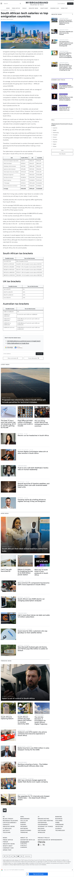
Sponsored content (24, 842)
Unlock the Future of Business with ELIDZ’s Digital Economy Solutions (65, 22)
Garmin (55, 128)
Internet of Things (45, 826)
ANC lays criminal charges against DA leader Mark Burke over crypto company (33, 781)
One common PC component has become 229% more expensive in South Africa (33, 583)
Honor (55, 137)
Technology (4, 10)
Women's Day (63, 83)
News (8, 8)
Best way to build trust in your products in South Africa (41, 572)
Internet (23, 826)
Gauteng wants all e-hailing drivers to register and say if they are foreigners (32, 500)
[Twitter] (7, 856)
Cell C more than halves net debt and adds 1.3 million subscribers (34, 616)
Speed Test (64, 8)
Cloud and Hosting (23, 449)
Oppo (54, 144)
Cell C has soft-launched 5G (6, 570)
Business (58, 818)
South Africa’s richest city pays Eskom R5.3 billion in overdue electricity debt (25, 720)
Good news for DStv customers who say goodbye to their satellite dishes (32, 632)
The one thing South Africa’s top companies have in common (42, 423)
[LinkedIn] (14, 856)
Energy (4, 397)
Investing (59, 826)
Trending (20, 645)
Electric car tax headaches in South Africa (33, 435)
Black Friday (8, 818)
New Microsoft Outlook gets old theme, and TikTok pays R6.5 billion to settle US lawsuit (33, 648)
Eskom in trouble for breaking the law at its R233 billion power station (25, 572)
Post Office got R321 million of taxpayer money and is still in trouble (25, 423)
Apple (54, 130)
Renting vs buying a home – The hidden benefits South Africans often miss (33, 765)
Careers (23, 847)
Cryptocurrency (22, 778)
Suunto (55, 139)
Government (21, 418)
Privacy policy (44, 837)
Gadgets (3, 418)
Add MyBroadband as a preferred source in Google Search (23, 341)
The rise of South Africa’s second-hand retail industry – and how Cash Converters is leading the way (65, 67)
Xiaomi (55, 141)
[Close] (72, 870)
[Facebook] (4, 856)
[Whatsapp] (11, 856)
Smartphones (21, 730)
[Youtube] (18, 856)
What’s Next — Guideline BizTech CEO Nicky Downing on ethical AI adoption (66, 98)
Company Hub (54, 8)
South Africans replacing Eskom (7, 717)
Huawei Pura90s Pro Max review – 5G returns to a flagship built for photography (65, 55)
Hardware (21, 581)
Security (4, 696)
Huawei (55, 135)
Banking (58, 816)
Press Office (16, 8)
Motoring (20, 433)
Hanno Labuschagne (8, 19)
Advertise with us (27, 839)
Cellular (24, 820)
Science (58, 828)
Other (54, 146)
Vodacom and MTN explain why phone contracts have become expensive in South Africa (32, 733)
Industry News (33, 8)
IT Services (7, 828)
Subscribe (70, 3)
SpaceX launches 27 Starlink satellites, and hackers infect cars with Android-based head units (33, 485)
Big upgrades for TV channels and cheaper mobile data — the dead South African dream (34, 797)
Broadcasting (22, 629)
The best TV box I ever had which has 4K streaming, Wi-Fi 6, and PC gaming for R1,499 (8, 424)
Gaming (23, 824)
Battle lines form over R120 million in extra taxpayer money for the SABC (33, 749)
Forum (24, 8)
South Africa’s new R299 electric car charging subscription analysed (31, 600)
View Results (62, 153)
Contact (23, 845)
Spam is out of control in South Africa (18, 698)
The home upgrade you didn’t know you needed (66, 33)
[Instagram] (21, 856)
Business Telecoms (10, 820)
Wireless (41, 832)
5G (1, 567)
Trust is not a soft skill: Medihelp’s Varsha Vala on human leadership (33, 468)
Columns (58, 820)
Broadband (24, 818)
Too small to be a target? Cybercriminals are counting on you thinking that (66, 44)
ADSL (22, 816)
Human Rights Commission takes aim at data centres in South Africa (33, 452)
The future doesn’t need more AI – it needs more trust (64, 109)
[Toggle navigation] (1, 3)
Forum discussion (33, 358)
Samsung (56, 132)
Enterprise (42, 822)
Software (42, 830)
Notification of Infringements (50, 839)
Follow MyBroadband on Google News (18, 343)
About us (24, 837)
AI (38, 816)
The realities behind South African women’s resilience (66, 87)
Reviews (41, 828)
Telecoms (6, 832)
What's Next (44, 8)
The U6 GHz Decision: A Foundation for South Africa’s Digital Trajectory (41, 720)
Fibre (57, 822)
